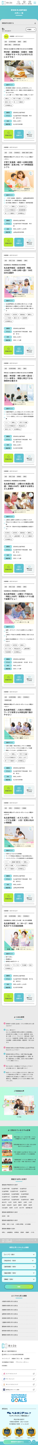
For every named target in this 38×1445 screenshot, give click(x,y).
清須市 (30, 1205)
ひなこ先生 (19, 1117)
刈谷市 (9, 1202)
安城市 (15, 1202)
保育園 (3, 1224)
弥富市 (11, 1207)
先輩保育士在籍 (16, 44)
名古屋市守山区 (6, 1199)
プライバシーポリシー (22, 1362)
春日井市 (4, 1202)
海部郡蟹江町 (29, 1207)
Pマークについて (10, 1379)
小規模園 (24, 808)
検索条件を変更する (17, 1442)
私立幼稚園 (28, 1224)
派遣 (6, 41)
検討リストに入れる (29, 135)
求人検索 (19, 3)
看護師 (27, 1232)
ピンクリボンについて (11, 1373)
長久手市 (21, 1207)
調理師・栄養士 (8, 44)
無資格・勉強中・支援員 (27, 152)
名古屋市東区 (14, 1188)
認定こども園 (12, 260)
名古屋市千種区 (6, 1188)
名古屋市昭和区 (6, 1194)
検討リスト (24, 2)
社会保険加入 (17, 152)
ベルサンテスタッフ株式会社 (18, 1416)
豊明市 (20, 1205)
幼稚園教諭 (19, 260)
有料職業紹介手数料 (8, 1362)
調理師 (19, 41)
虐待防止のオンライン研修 (12, 1389)
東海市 (3, 1205)
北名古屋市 (4, 1207)
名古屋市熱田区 (25, 1194)
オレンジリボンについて (12, 1384)
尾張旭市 (9, 1205)
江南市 (25, 1202)
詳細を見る (8, 135)
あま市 (16, 1207)
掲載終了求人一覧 (17, 1358)
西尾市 (20, 1202)
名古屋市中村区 (14, 1191)
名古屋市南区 (23, 1197)
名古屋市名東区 (15, 1199)
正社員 (3, 1216)
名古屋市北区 (23, 1188)
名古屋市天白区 (25, 1199)
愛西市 (25, 1205)
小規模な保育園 (19, 1224)
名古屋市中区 (23, 1191)
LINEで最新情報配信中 (10, 1351)
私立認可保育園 (12, 41)
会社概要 (26, 1358)
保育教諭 (19, 476)
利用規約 (4, 1366)
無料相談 (30, 3)
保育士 (19, 368)
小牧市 (30, 1202)
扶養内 (24, 41)
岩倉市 (15, 1205)
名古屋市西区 (5, 1191)
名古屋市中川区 (6, 1197)
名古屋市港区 (14, 1197)
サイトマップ (6, 1358)
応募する (19, 135)
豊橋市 (32, 1199)
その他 (10, 152)
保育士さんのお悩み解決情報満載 (14, 1354)
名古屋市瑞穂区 (15, 1194)
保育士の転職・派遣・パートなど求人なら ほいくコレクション (17, 1240)
